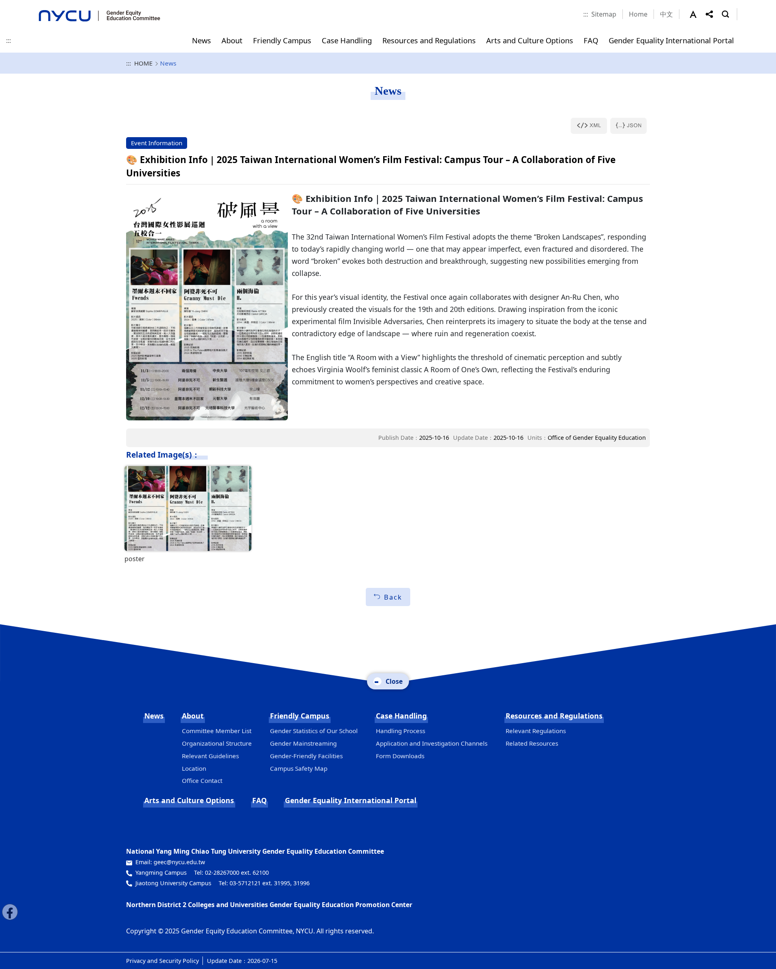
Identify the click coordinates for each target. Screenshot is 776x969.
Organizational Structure (217, 743)
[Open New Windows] (589, 126)
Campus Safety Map (298, 768)
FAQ (259, 800)
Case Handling (401, 716)
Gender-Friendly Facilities (306, 756)
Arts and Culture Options (189, 800)
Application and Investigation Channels (431, 743)
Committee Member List (216, 731)
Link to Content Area (31, 4)
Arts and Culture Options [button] (529, 40)
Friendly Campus (299, 716)
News (154, 716)
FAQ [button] (591, 40)
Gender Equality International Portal (350, 800)
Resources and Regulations (554, 716)
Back (393, 597)
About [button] (231, 40)
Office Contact (202, 780)
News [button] (201, 40)
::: (585, 14)
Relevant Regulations (536, 731)
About (193, 716)
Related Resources (532, 743)
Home (638, 14)
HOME (143, 63)
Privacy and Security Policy (162, 961)
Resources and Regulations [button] (429, 40)
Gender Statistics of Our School (314, 731)
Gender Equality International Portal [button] (671, 40)
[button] (698, 14)
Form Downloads (400, 756)
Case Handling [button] (347, 40)
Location (194, 768)
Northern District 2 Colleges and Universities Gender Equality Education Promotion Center (269, 904)
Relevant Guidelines (210, 756)
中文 (666, 14)
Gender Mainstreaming (303, 743)
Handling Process (400, 731)
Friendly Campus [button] (282, 40)
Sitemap (603, 14)
